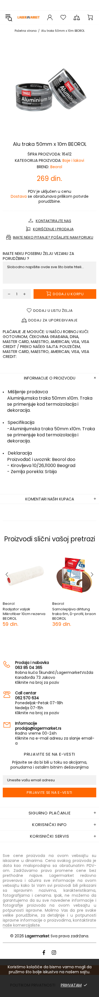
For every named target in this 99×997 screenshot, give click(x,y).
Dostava (19, 196)
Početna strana (26, 31)
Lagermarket (29, 17)
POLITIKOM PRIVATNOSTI (32, 985)
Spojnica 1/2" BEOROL (26, 609)
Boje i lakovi (73, 160)
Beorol (56, 166)
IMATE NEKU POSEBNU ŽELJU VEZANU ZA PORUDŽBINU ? (38, 256)
